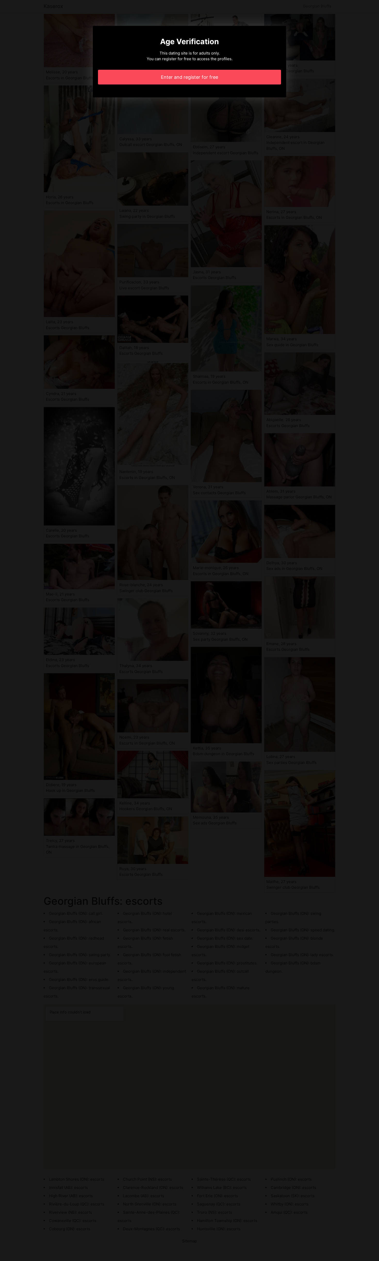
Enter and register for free (189, 77)
